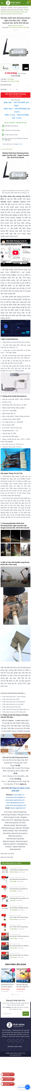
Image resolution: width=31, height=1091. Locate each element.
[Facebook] (9, 1040)
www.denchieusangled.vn (15, 797)
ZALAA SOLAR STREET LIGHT (17, 877)
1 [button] (12, 994)
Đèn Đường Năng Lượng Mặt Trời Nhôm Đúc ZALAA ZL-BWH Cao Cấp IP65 (19, 889)
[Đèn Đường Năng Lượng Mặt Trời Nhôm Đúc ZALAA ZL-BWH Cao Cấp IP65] (5, 889)
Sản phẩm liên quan (15, 964)
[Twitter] (13, 1040)
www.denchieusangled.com (15, 805)
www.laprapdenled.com (15, 803)
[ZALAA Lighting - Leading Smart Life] (13, 2)
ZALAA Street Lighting (15, 915)
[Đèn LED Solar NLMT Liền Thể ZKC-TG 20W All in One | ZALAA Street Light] (5, 946)
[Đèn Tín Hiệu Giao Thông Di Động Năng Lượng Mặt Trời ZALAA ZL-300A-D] (5, 917)
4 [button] (18, 994)
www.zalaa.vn (18, 795)
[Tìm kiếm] (25, 2)
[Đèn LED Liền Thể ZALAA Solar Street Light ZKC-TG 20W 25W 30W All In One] (5, 936)
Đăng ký (25, 1013)
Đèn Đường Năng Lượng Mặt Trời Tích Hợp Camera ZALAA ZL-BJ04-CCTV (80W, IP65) (20, 898)
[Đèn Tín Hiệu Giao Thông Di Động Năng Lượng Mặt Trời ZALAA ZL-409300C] (5, 927)
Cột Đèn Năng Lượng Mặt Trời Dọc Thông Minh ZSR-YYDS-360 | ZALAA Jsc (19, 870)
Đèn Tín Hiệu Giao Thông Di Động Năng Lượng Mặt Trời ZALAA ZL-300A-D (19, 917)
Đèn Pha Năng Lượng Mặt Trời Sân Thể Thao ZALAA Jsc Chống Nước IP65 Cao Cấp (19, 908)
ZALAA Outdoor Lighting (16, 906)
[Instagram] (17, 1040)
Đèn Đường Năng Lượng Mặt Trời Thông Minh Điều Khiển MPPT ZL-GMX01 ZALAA (19, 879)
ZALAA (19, 1055)
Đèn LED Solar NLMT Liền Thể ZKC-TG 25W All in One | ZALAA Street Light (19, 955)
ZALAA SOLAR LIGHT (15, 934)
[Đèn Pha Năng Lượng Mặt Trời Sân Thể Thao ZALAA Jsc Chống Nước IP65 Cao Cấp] (5, 908)
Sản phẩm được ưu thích (11, 863)
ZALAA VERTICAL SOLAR (16, 868)
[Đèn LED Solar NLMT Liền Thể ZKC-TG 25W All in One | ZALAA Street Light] (5, 955)
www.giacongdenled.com (15, 800)
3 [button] (16, 994)
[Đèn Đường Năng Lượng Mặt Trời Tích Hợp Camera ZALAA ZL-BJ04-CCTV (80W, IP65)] (5, 898)
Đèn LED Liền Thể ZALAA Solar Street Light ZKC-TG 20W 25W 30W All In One (20, 936)
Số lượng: (3, 89)
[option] (15, 47)
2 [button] (14, 994)
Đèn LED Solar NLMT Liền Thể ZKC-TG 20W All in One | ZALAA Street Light (19, 946)
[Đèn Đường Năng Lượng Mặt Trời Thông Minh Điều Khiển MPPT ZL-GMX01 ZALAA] (5, 879)
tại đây (20, 144)
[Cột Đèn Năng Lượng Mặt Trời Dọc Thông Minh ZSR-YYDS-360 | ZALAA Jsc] (5, 870)
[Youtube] (21, 1040)
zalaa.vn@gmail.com (18, 808)
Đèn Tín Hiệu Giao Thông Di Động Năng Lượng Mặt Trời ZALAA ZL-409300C (19, 927)
